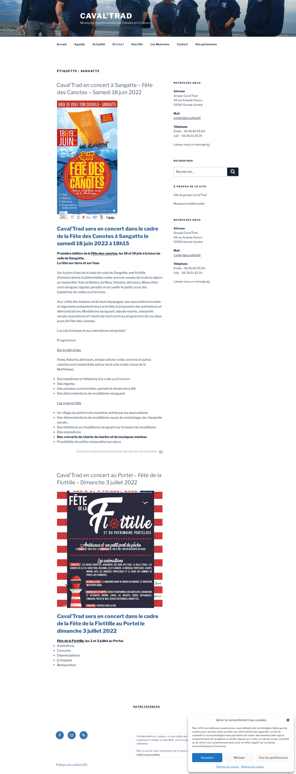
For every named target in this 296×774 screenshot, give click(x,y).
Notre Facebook (146, 706)
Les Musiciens (159, 44)
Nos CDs (137, 44)
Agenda (79, 44)
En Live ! (118, 44)
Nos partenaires (206, 44)
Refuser (239, 758)
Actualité (98, 44)
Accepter (207, 758)
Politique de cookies (227, 766)
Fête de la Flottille (70, 641)
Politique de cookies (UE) (71, 764)
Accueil (62, 44)
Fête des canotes (104, 253)
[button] (288, 720)
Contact (182, 44)
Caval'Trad (106, 15)
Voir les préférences (273, 758)
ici (160, 451)
